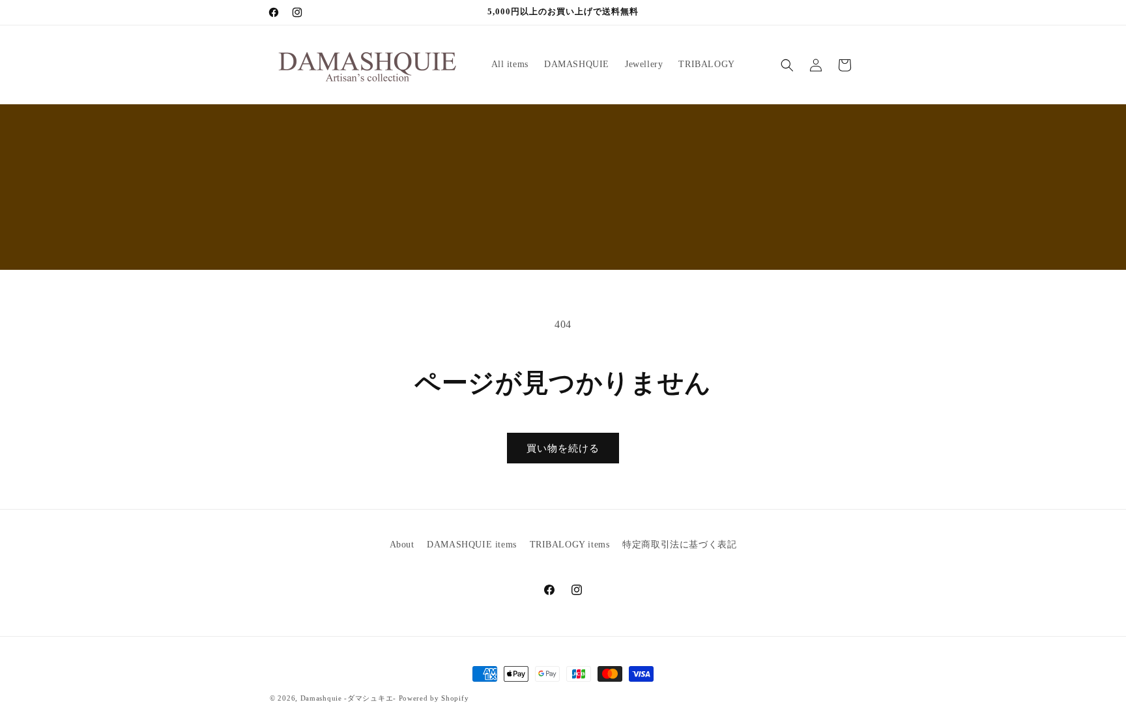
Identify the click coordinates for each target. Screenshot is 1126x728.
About (402, 544)
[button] (787, 65)
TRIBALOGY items (570, 544)
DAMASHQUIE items (472, 544)
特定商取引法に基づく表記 (679, 544)
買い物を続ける (563, 448)
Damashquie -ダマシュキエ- (348, 698)
